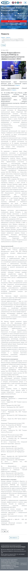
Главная (3, 37)
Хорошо (24, 563)
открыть (17, 85)
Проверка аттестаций (21, 15)
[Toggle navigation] (25, 3)
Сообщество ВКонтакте (9, 18)
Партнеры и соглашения (14, 26)
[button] (3, 70)
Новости (8, 37)
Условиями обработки (6, 565)
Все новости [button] (13, 537)
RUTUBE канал (23, 18)
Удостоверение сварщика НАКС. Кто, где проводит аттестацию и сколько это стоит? (13, 555)
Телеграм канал (7, 15)
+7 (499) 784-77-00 (7, 13)
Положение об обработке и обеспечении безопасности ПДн (13, 552)
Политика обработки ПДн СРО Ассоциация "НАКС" (13, 549)
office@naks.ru (23, 13)
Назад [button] (3, 45)
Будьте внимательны (15, 21)
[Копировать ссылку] (2, 531)
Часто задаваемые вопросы (14, 24)
